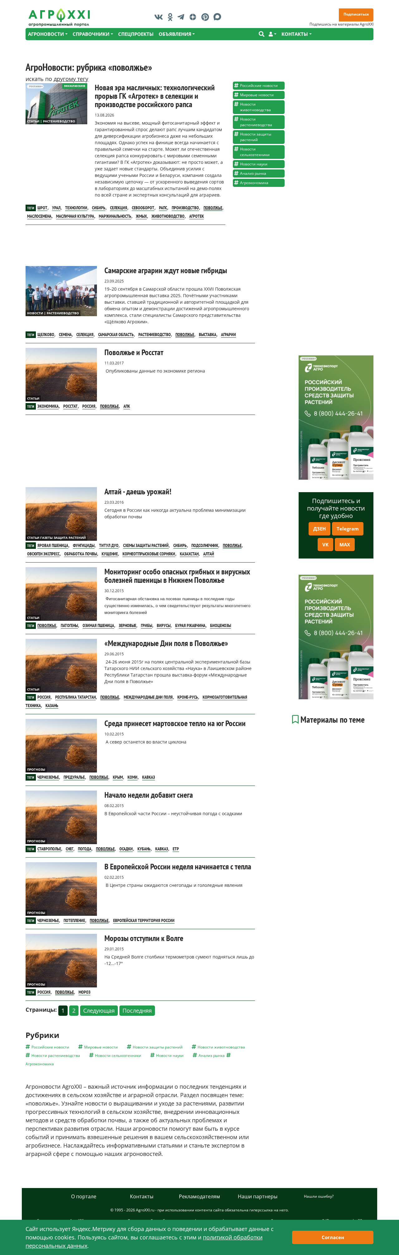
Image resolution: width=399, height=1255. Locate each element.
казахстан (189, 554)
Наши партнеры (257, 1196)
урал (56, 208)
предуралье (74, 777)
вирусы (164, 625)
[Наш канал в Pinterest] (206, 17)
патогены (69, 625)
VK (325, 544)
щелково (45, 334)
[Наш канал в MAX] (219, 17)
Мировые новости (257, 94)
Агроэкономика (254, 182)
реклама (35, 86)
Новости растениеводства (256, 121)
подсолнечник (204, 545)
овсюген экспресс (43, 554)
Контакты (141, 1196)
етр (176, 849)
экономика (48, 406)
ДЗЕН (319, 528)
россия (88, 406)
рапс (163, 208)
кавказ (148, 777)
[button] (272, 34)
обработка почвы (80, 554)
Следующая (99, 1010)
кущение (110, 554)
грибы (146, 625)
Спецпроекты (136, 34)
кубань (144, 849)
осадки (126, 849)
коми (132, 777)
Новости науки (253, 164)
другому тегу (71, 79)
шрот (42, 208)
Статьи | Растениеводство (51, 121)
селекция (118, 208)
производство (185, 208)
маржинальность (115, 216)
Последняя (137, 1010)
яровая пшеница (52, 545)
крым (118, 777)
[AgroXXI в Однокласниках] (172, 17)
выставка (207, 334)
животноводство (168, 216)
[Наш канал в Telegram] (182, 17)
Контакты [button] (294, 34)
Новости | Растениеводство (53, 313)
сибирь (98, 208)
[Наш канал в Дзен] (194, 17)
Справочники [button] (91, 34)
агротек (196, 216)
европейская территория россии (144, 920)
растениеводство (154, 334)
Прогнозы (36, 769)
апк (126, 406)
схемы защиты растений (146, 545)
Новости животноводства (255, 107)
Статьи (33, 398)
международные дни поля (148, 697)
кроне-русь (187, 697)
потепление (74, 920)
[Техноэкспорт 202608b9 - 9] (336, 417)
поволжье (213, 208)
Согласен (333, 1237)
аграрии (228, 334)
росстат (70, 406)
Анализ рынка (253, 173)
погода (84, 849)
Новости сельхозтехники (255, 151)
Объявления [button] (175, 34)
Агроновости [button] (46, 34)
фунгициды (83, 545)
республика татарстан (75, 697)
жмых (141, 216)
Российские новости (259, 85)
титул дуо (108, 545)
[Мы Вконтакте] (160, 17)
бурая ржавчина (190, 625)
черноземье (48, 777)
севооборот (143, 208)
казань (52, 705)
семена (65, 334)
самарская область (116, 334)
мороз (84, 992)
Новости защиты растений (255, 136)
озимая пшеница (98, 625)
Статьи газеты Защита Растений (56, 537)
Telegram (348, 528)
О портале (83, 1196)
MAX (344, 544)
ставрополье (49, 849)
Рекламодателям (199, 1196)
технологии (76, 208)
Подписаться (356, 14)
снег (69, 849)
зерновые (127, 625)
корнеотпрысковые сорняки (149, 554)
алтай (208, 554)
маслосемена (39, 216)
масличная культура (75, 216)
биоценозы (220, 625)
